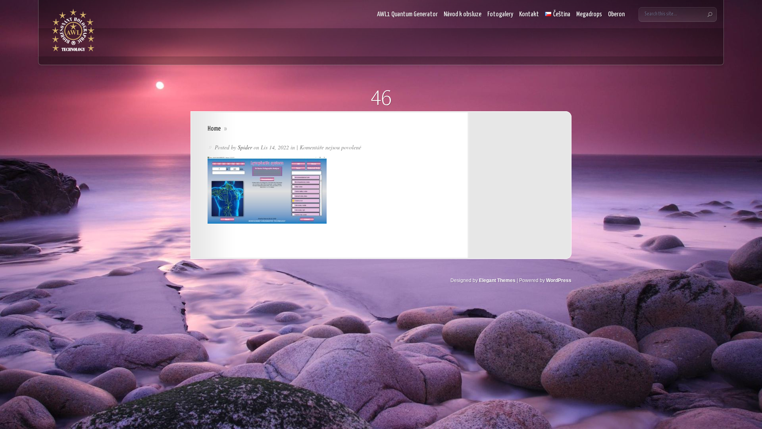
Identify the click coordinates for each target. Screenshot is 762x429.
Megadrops (589, 14)
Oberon (616, 14)
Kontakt (529, 14)
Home (214, 129)
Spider (245, 147)
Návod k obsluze (462, 14)
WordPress (559, 280)
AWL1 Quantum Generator (407, 14)
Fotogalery (500, 14)
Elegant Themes (497, 280)
